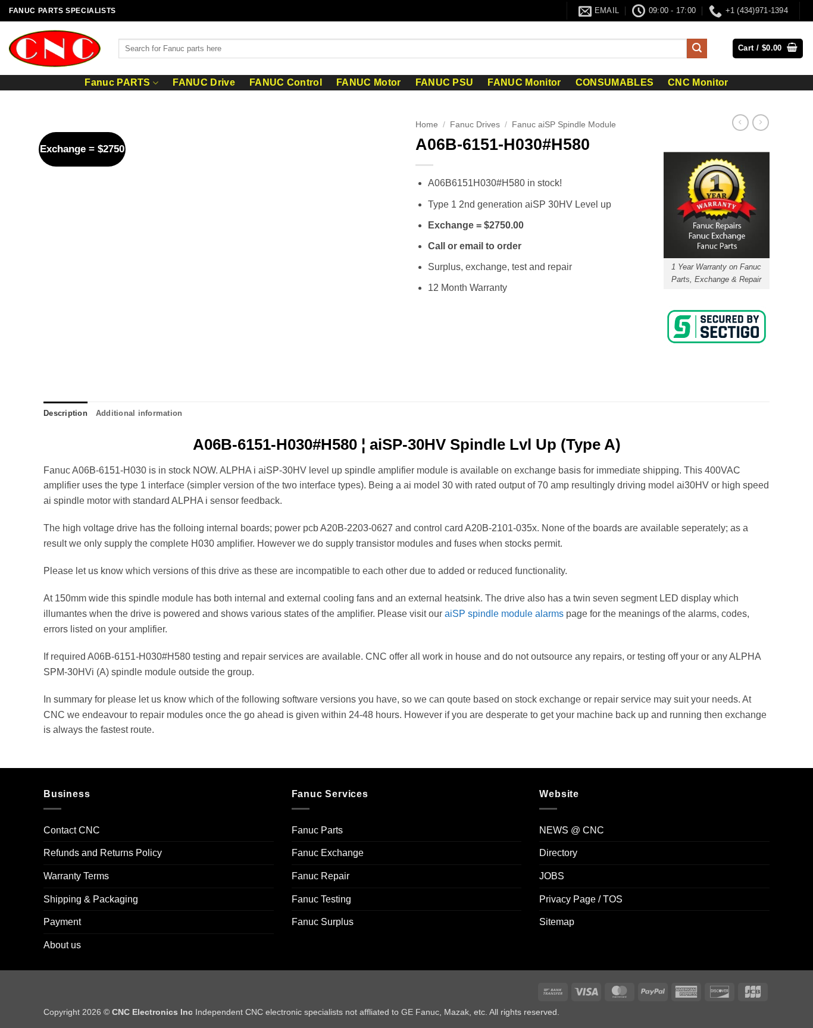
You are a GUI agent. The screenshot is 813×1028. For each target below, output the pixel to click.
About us (62, 945)
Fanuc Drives (475, 124)
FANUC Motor (368, 82)
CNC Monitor (698, 82)
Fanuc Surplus (323, 922)
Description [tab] (65, 413)
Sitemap (556, 922)
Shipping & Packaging (90, 899)
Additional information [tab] (139, 413)
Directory (558, 853)
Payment (62, 922)
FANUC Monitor (524, 82)
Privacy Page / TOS (581, 899)
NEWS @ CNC (571, 830)
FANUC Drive (204, 82)
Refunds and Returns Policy (102, 853)
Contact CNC (71, 830)
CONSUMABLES (615, 82)
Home (426, 124)
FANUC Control (285, 82)
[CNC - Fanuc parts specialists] (55, 48)
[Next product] (740, 122)
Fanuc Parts (317, 830)
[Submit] (697, 49)
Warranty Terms (76, 876)
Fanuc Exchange (328, 853)
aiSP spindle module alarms (504, 614)
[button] (768, 48)
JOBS (551, 876)
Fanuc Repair (320, 876)
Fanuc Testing (321, 899)
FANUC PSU (444, 82)
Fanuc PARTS (118, 82)
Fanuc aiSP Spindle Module (564, 124)
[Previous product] (760, 122)
